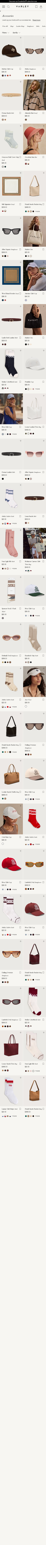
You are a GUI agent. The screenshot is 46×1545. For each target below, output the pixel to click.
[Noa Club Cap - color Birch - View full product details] (34, 773)
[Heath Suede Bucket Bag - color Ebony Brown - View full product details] (11, 726)
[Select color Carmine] (8, 1070)
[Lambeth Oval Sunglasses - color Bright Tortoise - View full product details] (34, 864)
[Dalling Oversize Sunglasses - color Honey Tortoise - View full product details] (11, 954)
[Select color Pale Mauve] (8, 569)
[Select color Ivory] (31, 256)
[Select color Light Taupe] (5, 569)
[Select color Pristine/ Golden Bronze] (5, 211)
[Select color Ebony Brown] (33, 211)
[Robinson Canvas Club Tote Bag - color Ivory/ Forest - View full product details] (34, 543)
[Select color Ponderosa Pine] (5, 167)
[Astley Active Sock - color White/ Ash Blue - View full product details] (11, 498)
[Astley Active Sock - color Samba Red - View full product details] (34, 819)
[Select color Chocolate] (26, 523)
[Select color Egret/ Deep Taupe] (8, 388)
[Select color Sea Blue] (3, 300)
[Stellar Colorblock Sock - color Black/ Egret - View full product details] (11, 363)
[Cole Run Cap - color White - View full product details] (11, 819)
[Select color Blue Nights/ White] (26, 571)
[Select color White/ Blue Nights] (10, 1116)
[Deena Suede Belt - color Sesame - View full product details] (11, 95)
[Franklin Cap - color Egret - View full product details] (34, 363)
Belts (37, 26)
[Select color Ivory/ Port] (31, 571)
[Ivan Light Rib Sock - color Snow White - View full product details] (34, 1045)
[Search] (8, 6)
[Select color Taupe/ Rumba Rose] (3, 211)
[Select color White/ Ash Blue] (5, 523)
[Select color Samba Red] (8, 523)
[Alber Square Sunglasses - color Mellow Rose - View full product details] (34, 454)
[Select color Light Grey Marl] (3, 167)
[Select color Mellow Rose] (8, 256)
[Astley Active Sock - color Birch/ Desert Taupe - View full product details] (11, 681)
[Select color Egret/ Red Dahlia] (5, 388)
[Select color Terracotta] (8, 76)
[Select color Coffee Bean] (3, 76)
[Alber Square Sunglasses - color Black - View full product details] (11, 231)
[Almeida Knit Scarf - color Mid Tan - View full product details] (34, 95)
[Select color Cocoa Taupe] (28, 76)
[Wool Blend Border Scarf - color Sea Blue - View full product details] (11, 275)
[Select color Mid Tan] (26, 120)
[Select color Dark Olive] (26, 434)
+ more (37, 211)
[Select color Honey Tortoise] (31, 754)
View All (5, 26)
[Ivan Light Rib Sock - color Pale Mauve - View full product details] (11, 543)
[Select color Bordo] (31, 76)
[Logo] (23, 7)
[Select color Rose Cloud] (33, 389)
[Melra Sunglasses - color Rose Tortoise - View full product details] (34, 50)
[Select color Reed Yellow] (31, 389)
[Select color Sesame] (3, 120)
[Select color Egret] (28, 389)
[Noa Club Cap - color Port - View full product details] (34, 909)
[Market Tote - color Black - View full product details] (34, 319)
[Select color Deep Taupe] (26, 662)
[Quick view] (20, 37)
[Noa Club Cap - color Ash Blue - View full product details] (11, 408)
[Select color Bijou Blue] (5, 76)
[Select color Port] (10, 434)
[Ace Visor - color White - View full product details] (34, 681)
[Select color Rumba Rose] (5, 300)
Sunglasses (30, 26)
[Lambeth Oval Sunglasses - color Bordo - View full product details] (11, 1001)
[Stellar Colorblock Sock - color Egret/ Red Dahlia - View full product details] (34, 1001)
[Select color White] (26, 706)
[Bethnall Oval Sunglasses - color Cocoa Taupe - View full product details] (11, 637)
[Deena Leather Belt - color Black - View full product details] (11, 454)
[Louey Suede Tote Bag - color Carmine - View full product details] (11, 1045)
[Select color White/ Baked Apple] (5, 1116)
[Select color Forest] (26, 211)
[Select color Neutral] (28, 662)
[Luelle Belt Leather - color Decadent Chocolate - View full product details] (11, 319)
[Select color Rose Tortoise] (33, 76)
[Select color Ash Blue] (3, 434)
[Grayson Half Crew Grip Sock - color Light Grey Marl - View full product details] (11, 139)
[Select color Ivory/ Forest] (28, 571)
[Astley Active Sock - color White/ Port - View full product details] (11, 909)
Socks (44, 26)
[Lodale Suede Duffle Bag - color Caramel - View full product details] (11, 773)
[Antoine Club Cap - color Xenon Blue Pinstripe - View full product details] (34, 275)
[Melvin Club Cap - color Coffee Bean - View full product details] (11, 50)
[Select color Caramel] (5, 120)
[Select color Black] (5, 256)
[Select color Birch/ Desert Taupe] (3, 523)
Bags (12, 26)
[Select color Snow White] (28, 434)
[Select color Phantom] (31, 662)
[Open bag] (41, 6)
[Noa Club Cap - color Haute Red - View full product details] (11, 864)
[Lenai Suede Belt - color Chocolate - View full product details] (34, 498)
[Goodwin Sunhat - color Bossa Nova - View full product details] (34, 139)
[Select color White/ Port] (10, 523)
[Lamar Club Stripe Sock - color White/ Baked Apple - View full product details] (11, 1090)
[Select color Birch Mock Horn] (3, 662)
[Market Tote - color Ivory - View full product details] (34, 231)
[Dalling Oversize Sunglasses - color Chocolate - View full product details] (34, 726)
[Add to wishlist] (21, 69)
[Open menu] (3, 7)
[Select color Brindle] (28, 256)
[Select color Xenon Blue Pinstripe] (26, 300)
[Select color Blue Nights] (8, 434)
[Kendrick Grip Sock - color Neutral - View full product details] (34, 637)
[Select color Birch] (5, 434)
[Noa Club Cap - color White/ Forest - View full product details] (34, 590)
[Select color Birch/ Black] (28, 164)
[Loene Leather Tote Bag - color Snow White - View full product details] (34, 408)
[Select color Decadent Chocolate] (5, 344)
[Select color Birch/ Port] (10, 76)
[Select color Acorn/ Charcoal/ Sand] (3, 618)
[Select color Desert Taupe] (8, 1116)
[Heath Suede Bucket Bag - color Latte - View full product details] (34, 186)
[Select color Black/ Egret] (3, 388)
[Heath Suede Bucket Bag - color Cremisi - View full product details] (34, 954)
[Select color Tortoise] (3, 256)
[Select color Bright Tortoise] (26, 76)
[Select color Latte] (31, 211)
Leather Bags (20, 26)
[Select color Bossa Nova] (26, 164)
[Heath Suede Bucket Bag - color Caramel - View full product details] (34, 1090)
